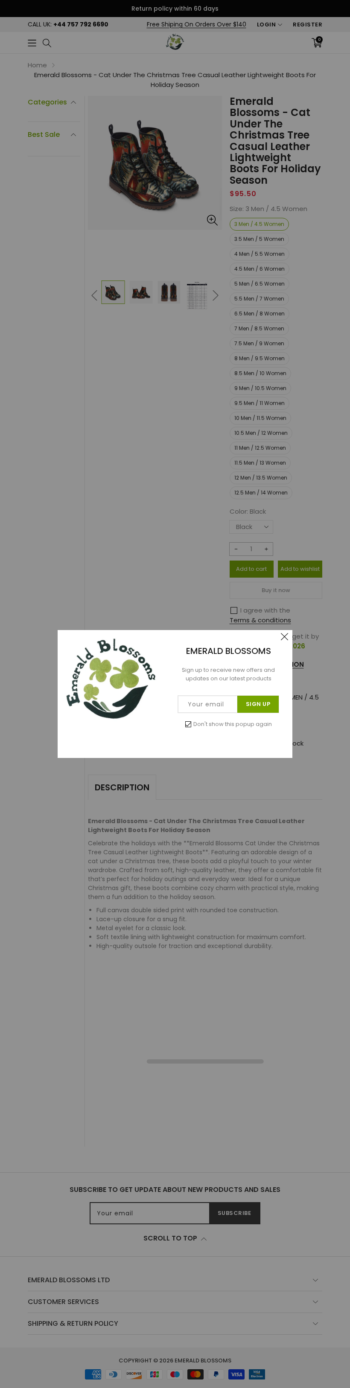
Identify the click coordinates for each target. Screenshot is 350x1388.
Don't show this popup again (232, 724)
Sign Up (258, 704)
